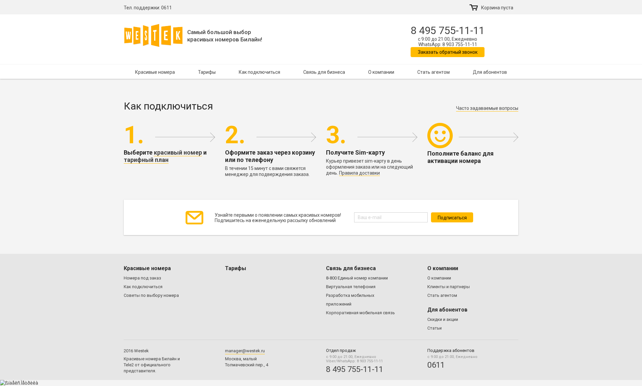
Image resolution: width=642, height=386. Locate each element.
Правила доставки (359, 173)
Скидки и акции (442, 319)
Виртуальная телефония (351, 286)
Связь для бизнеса (324, 72)
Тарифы (207, 72)
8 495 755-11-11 (448, 30)
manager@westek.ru (245, 350)
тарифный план (146, 159)
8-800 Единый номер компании (357, 277)
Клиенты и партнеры (448, 286)
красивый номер (178, 152)
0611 (166, 7)
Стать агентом (433, 72)
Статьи (434, 328)
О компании (381, 72)
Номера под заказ (142, 277)
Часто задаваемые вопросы (487, 108)
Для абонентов (490, 72)
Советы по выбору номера (151, 295)
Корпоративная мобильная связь (360, 312)
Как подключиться (259, 72)
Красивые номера (155, 72)
